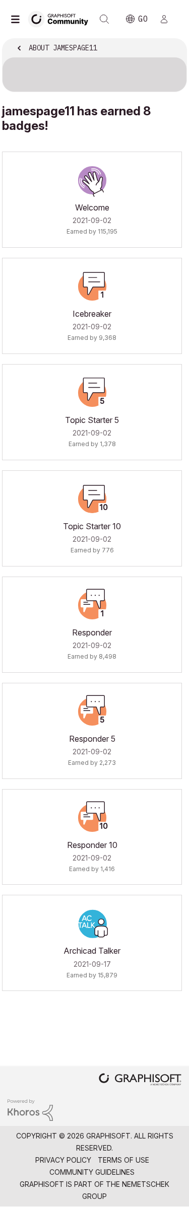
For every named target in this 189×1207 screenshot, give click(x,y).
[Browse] (18, 19)
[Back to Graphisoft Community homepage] (61, 18)
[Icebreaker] (92, 286)
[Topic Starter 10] (92, 499)
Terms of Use (123, 1160)
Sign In (168, 19)
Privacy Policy (63, 1160)
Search (104, 19)
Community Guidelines (92, 1172)
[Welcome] (92, 180)
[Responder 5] (92, 711)
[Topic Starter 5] (92, 393)
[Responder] (92, 605)
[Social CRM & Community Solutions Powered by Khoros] (30, 1109)
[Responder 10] (92, 818)
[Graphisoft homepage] (140, 1080)
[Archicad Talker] (92, 923)
